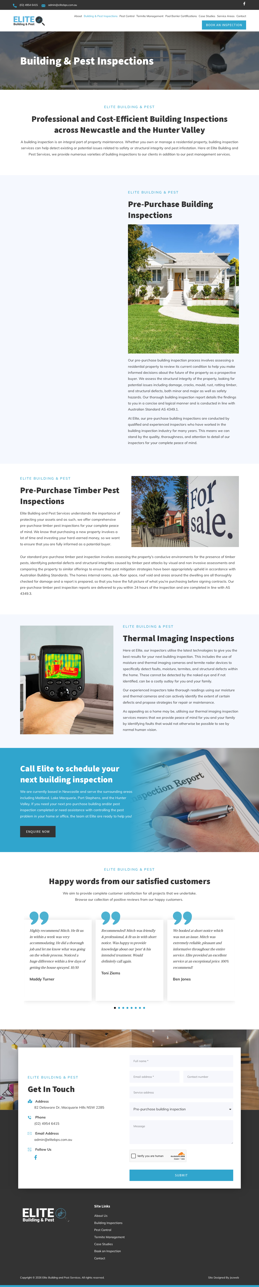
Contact (241, 16)
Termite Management (149, 16)
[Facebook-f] (244, 5)
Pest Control (126, 16)
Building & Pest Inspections (101, 16)
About (78, 16)
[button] (115, 1008)
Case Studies (207, 16)
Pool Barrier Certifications (181, 16)
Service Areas (226, 16)
